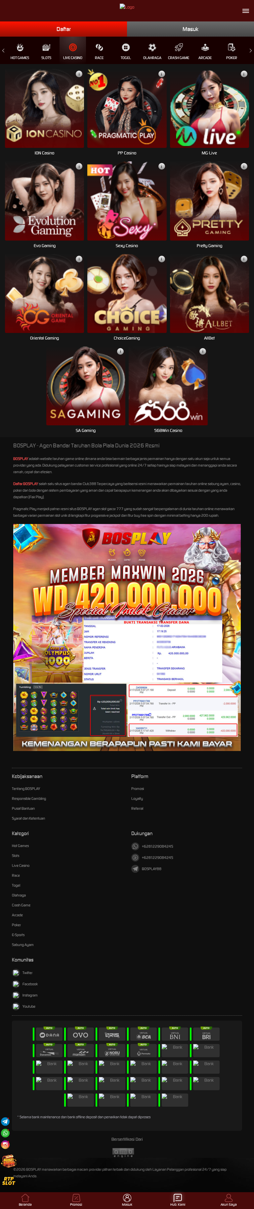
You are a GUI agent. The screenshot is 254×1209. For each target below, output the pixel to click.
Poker (231, 57)
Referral (137, 808)
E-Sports (18, 934)
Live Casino (72, 57)
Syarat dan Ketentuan (28, 818)
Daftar (64, 29)
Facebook (30, 984)
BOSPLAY (20, 458)
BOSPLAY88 (151, 868)
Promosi (137, 788)
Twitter (27, 972)
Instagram (30, 995)
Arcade (205, 57)
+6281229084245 (157, 846)
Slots (46, 57)
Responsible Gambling (29, 798)
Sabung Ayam (23, 944)
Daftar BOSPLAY (25, 483)
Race (99, 57)
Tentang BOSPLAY (26, 788)
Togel (126, 57)
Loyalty (137, 798)
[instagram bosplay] (5, 1144)
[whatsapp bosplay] (5, 1133)
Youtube (28, 1006)
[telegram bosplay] (5, 1121)
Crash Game (178, 57)
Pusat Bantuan (23, 808)
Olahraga (152, 57)
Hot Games (20, 57)
